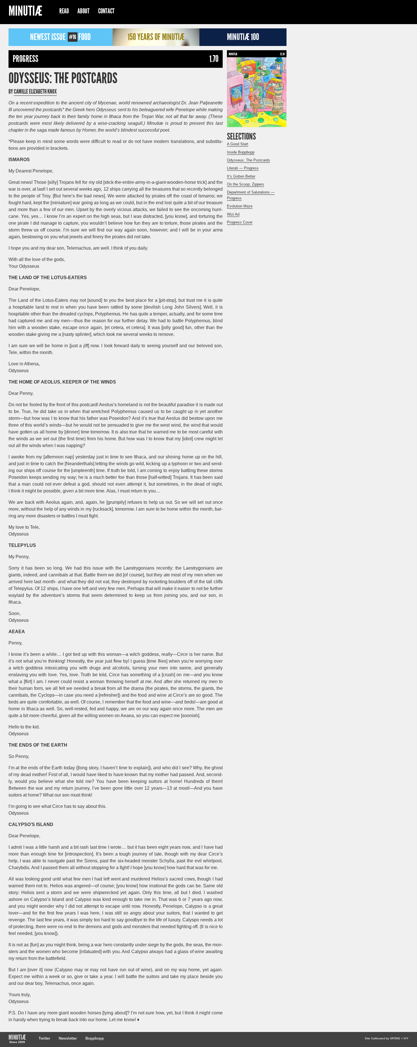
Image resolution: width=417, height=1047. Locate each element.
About (83, 11)
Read (64, 11)
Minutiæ (25, 11)
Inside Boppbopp (240, 152)
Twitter (44, 1038)
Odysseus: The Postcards (63, 78)
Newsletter (68, 1038)
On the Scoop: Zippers (245, 184)
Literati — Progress (243, 168)
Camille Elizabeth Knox (35, 91)
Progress (25, 58)
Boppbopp (94, 1038)
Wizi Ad (233, 214)
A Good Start (237, 144)
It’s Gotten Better (241, 176)
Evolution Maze (239, 206)
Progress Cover (239, 222)
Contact (106, 11)
